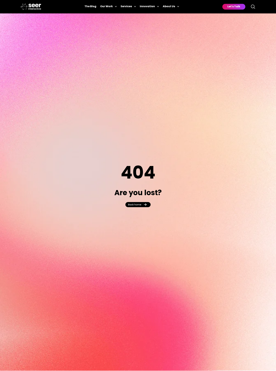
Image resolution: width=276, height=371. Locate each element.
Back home (134, 205)
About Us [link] (169, 6)
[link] (30, 7)
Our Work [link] (106, 6)
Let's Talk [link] (233, 6)
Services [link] (126, 6)
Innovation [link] (147, 6)
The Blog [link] (90, 6)
